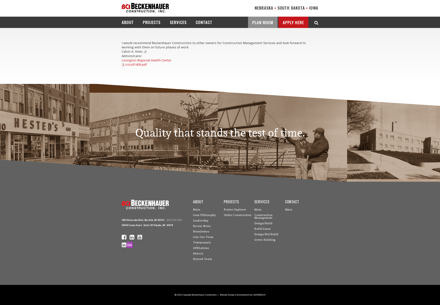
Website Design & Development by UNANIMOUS (243, 295)
